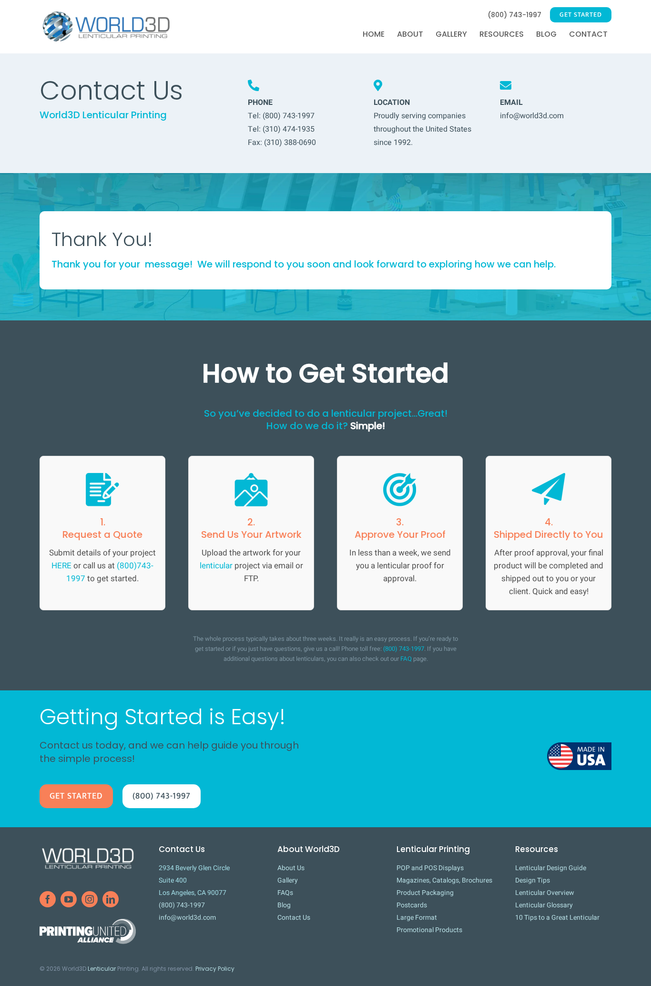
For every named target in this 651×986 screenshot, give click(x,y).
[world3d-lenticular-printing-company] (88, 848)
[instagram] (89, 899)
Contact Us (293, 918)
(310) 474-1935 (289, 129)
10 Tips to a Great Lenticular (557, 918)
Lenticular (102, 969)
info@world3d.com (532, 116)
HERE (61, 566)
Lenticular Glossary (544, 905)
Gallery (287, 880)
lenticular (216, 566)
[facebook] (48, 899)
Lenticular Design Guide (550, 868)
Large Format (417, 918)
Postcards (412, 905)
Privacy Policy (214, 969)
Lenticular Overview (544, 893)
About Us (291, 868)
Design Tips (532, 880)
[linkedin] (110, 899)
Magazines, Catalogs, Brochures (444, 880)
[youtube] (69, 899)
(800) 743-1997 (289, 116)
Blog (284, 905)
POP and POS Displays (430, 868)
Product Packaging (425, 893)
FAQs (285, 893)
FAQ (406, 658)
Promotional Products (429, 930)
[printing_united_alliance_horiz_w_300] (88, 923)
